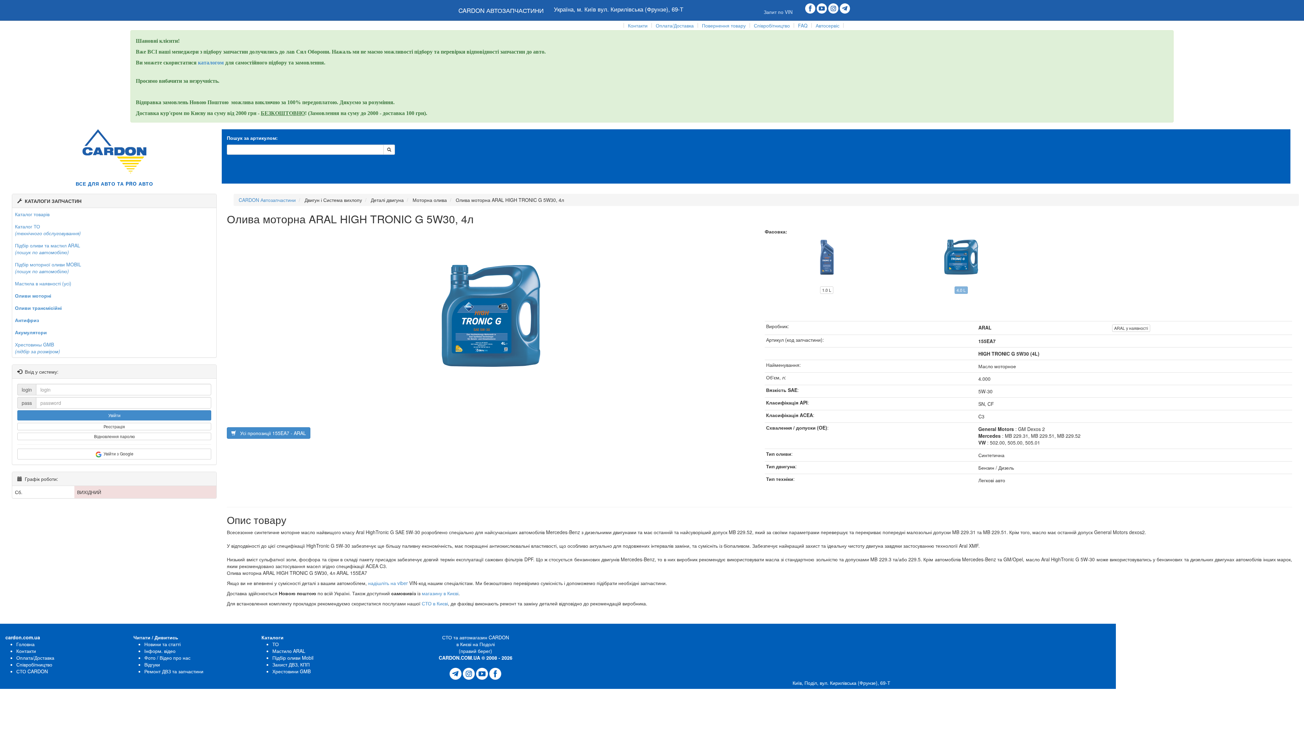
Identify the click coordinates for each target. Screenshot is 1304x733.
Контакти (638, 25)
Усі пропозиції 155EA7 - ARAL (271, 433)
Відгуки (152, 664)
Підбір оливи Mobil (292, 657)
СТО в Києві (435, 603)
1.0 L (826, 290)
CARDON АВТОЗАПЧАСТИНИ (501, 10)
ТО (275, 644)
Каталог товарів (32, 214)
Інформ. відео (160, 650)
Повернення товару (724, 25)
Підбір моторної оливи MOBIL (48, 268)
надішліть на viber (388, 583)
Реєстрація (114, 426)
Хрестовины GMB (37, 348)
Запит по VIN (778, 11)
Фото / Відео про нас (167, 657)
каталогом (211, 62)
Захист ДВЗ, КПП (291, 664)
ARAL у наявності (1131, 328)
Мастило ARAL (288, 650)
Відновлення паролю (114, 436)
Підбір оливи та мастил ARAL (47, 249)
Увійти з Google (117, 453)
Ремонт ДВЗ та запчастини (173, 671)
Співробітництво (772, 25)
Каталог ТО (48, 230)
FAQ (803, 25)
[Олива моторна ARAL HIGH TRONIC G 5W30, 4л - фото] (490, 301)
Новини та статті (162, 644)
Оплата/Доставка (675, 25)
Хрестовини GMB (291, 671)
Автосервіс (827, 25)
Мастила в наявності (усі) (43, 283)
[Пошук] (389, 150)
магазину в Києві (440, 593)
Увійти (114, 415)
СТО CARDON (32, 671)
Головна (25, 644)
